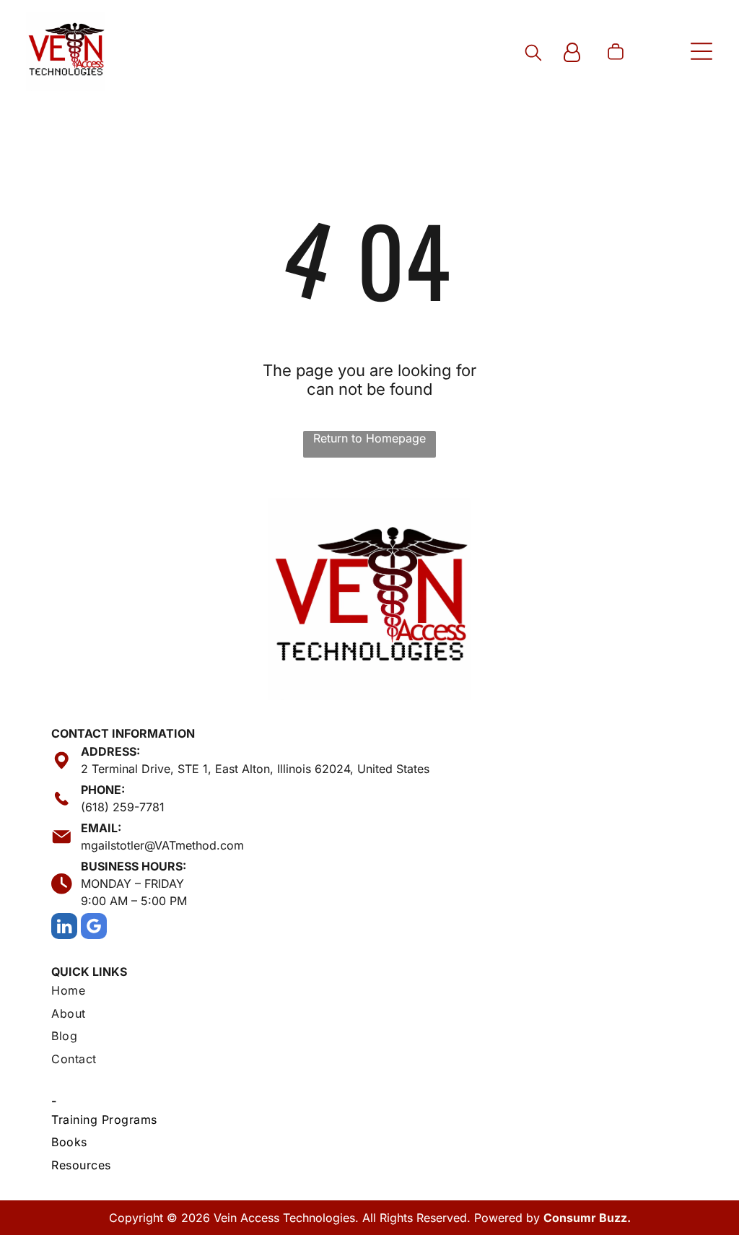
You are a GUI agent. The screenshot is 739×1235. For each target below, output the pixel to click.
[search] (533, 54)
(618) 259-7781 (123, 807)
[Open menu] (701, 51)
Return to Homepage (369, 438)
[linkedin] (64, 928)
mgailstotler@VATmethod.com (162, 845)
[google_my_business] (94, 928)
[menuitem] (369, 992)
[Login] (572, 53)
